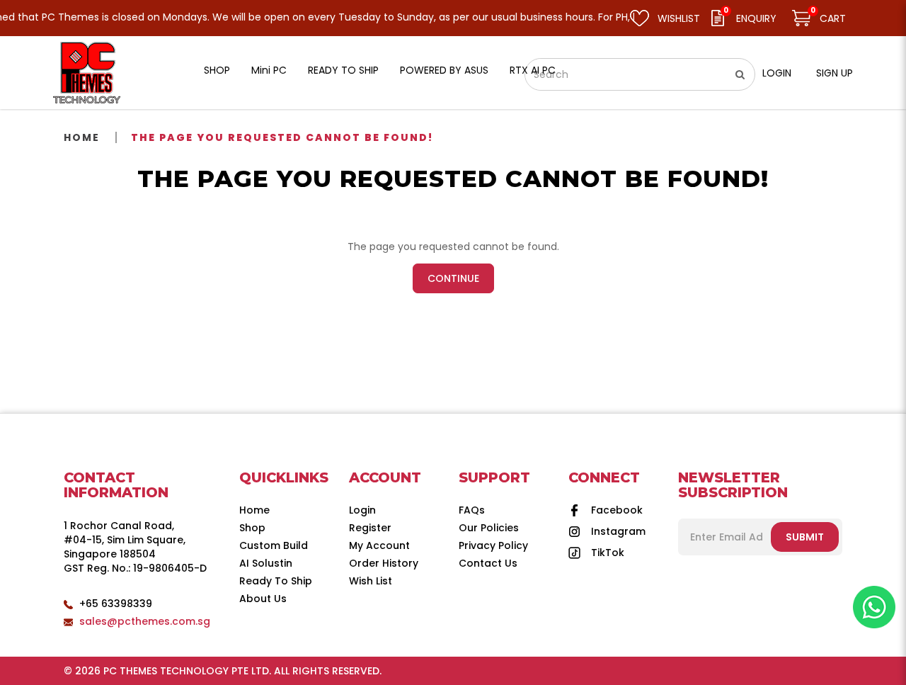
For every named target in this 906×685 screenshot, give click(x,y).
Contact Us (488, 563)
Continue (453, 278)
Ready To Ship (275, 581)
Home (82, 137)
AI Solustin (265, 563)
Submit (805, 537)
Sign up (834, 73)
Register (370, 528)
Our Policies (489, 528)
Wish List (370, 581)
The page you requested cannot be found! (282, 137)
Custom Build (273, 545)
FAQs (472, 510)
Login (776, 73)
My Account (379, 545)
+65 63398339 (115, 603)
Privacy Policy (493, 545)
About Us (263, 598)
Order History (383, 563)
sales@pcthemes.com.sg (144, 621)
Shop (252, 528)
